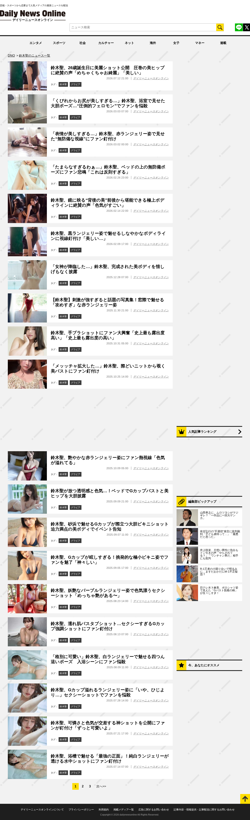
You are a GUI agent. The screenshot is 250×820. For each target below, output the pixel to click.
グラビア (75, 84)
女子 (176, 43)
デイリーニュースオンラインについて (42, 809)
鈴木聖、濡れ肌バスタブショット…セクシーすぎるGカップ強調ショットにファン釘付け (108, 626)
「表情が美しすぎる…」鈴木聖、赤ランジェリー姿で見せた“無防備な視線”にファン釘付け (108, 136)
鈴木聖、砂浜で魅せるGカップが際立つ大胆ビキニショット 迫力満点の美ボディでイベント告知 (110, 526)
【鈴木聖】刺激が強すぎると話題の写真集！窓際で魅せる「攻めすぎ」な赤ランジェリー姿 (107, 302)
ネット (129, 43)
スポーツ (59, 43)
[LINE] (239, 27)
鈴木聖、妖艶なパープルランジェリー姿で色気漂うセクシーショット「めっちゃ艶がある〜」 (108, 593)
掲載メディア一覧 (123, 809)
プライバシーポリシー (81, 809)
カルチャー (106, 43)
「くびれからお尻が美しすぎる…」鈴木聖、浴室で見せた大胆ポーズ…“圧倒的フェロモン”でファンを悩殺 (108, 103)
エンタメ (35, 43)
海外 (153, 43)
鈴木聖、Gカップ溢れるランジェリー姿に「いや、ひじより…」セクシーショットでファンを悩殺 (108, 692)
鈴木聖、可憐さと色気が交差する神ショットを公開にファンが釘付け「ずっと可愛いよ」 (108, 725)
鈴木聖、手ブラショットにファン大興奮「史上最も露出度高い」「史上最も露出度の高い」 (108, 335)
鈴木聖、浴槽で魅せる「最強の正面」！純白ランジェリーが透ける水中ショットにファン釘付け (110, 759)
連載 (223, 43)
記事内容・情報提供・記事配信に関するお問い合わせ (204, 809)
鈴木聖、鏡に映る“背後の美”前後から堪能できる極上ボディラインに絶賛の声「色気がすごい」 (107, 203)
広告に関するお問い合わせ (153, 809)
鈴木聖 (63, 84)
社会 (82, 43)
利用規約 (104, 809)
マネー (199, 43)
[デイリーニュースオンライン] (33, 13)
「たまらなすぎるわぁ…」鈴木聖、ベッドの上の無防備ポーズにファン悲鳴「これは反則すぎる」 (108, 169)
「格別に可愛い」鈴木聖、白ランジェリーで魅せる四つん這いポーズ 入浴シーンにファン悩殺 (108, 659)
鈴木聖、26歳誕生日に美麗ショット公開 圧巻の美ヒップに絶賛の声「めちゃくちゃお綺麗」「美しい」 (108, 70)
